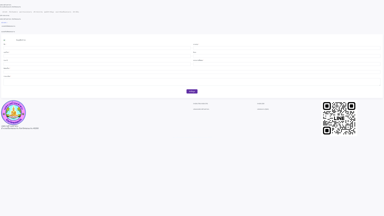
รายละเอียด (7, 76)
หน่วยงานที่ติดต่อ (198, 60)
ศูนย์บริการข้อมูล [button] (49, 12)
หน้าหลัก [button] (4, 12)
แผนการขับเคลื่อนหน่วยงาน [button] (63, 12)
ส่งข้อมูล (192, 91)
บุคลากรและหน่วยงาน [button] (25, 12)
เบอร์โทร (7, 52)
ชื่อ (5, 44)
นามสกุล (196, 44)
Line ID (6, 60)
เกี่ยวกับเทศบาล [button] (13, 12)
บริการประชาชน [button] (38, 12)
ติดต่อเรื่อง (7, 68)
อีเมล (194, 52)
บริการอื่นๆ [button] (76, 12)
